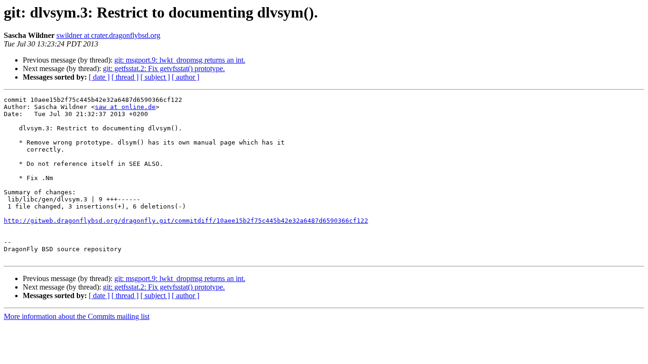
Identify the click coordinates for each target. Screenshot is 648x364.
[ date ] (99, 77)
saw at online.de (125, 106)
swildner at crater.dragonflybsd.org (108, 35)
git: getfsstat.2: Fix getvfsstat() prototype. (164, 68)
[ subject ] (155, 77)
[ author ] (185, 77)
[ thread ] (125, 77)
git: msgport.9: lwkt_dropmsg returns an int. (179, 60)
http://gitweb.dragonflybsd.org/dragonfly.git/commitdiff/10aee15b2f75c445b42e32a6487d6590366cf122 (186, 220)
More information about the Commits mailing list (76, 316)
